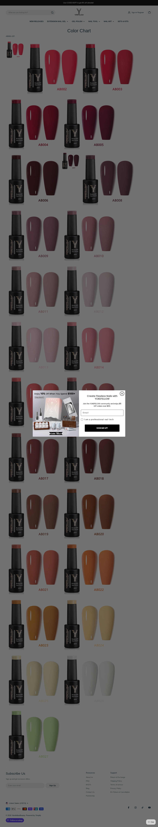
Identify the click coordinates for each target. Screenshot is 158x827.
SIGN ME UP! (102, 428)
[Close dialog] (122, 393)
